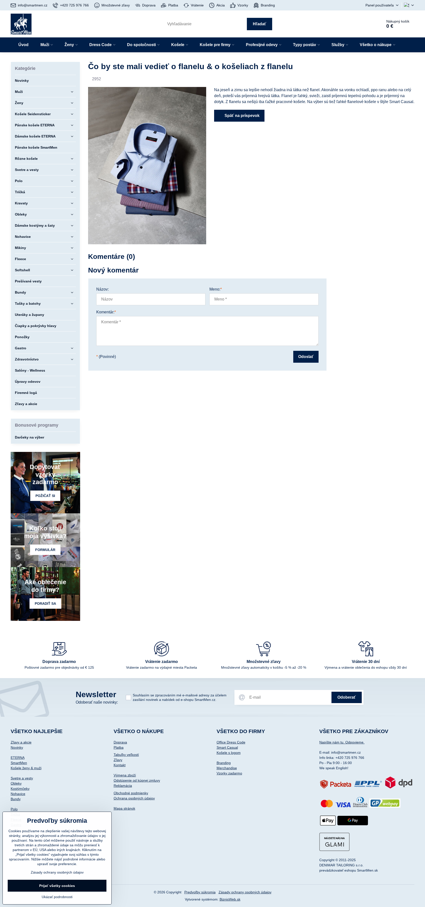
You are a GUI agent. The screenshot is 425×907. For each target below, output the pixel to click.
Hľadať (259, 24)
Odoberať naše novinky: (97, 702)
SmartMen (19, 763)
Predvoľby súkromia (200, 892)
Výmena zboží (125, 775)
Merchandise (227, 768)
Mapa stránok (124, 808)
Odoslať (306, 357)
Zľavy (118, 760)
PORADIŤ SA (45, 603)
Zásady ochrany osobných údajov (245, 892)
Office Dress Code (231, 742)
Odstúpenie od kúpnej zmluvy (137, 780)
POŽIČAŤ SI (45, 496)
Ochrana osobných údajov (134, 798)
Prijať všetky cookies (57, 886)
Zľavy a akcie (21, 742)
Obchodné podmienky (131, 793)
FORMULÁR (45, 550)
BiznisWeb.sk (230, 899)
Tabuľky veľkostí (126, 755)
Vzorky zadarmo (229, 773)
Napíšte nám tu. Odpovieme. (341, 742)
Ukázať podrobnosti (57, 897)
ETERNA (18, 758)
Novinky (17, 747)
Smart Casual (227, 747)
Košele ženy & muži (26, 768)
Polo (14, 809)
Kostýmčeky (20, 789)
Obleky (16, 783)
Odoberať (346, 697)
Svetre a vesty (22, 778)
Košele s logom (229, 753)
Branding (224, 763)
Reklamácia (123, 786)
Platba (119, 747)
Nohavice (18, 794)
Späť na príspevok (242, 115)
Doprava (120, 742)
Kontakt (120, 765)
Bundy (16, 799)
